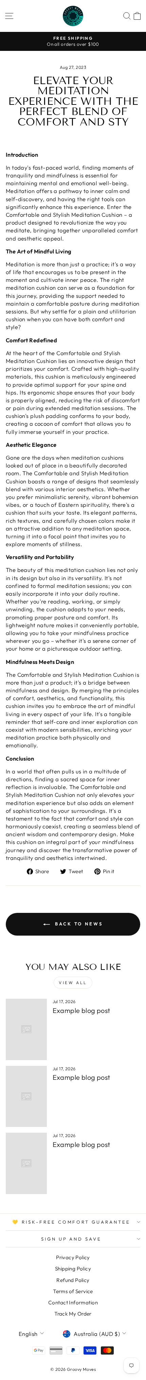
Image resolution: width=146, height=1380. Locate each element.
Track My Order (73, 1313)
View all (73, 982)
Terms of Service (73, 1291)
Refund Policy (72, 1280)
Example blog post (81, 1010)
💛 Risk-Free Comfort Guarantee (71, 1222)
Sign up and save (71, 1239)
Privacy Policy (73, 1257)
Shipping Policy (73, 1268)
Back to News (78, 923)
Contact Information (73, 1302)
